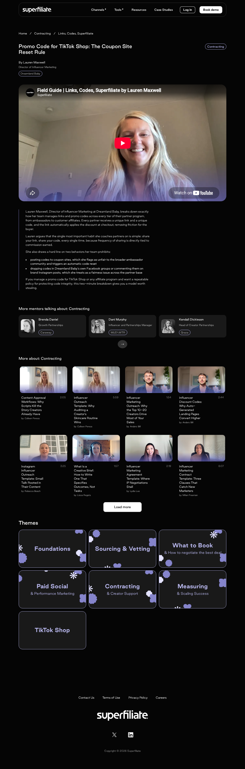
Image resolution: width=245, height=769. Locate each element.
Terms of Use (111, 697)
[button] (98, 9)
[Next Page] (122, 344)
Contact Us (86, 697)
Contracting (215, 46)
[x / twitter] (114, 734)
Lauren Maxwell (34, 62)
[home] (37, 10)
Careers (161, 697)
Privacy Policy (138, 697)
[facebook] (130, 734)
